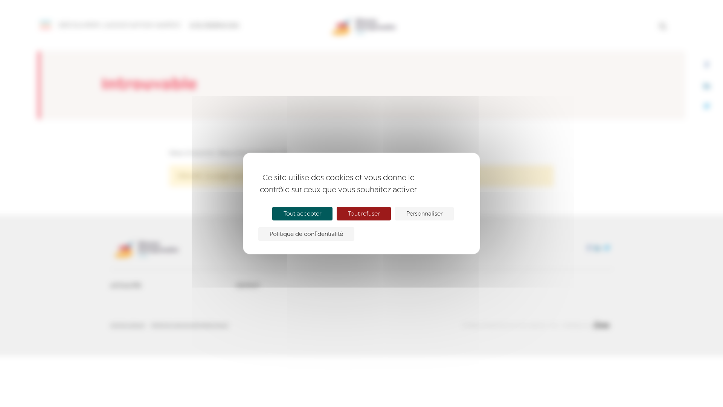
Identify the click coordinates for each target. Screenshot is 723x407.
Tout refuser (364, 213)
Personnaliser (424, 213)
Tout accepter (302, 213)
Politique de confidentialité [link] (306, 234)
